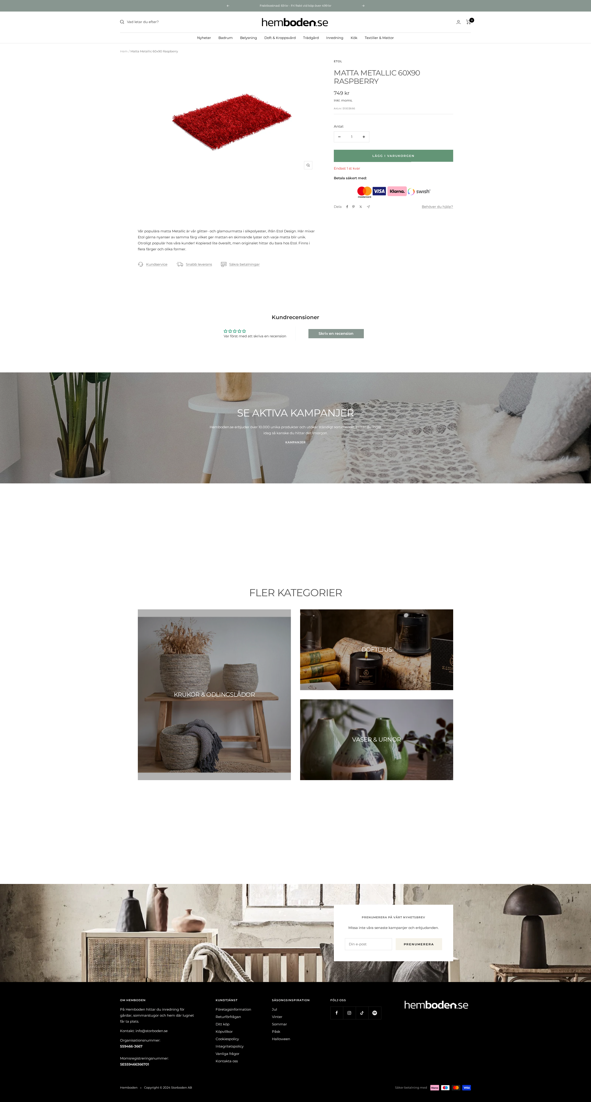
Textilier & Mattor (379, 37)
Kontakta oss (227, 1061)
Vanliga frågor (227, 1053)
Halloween (281, 1039)
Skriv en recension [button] (336, 333)
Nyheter (204, 37)
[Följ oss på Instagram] (349, 1012)
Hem (124, 51)
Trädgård (311, 37)
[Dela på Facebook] (347, 206)
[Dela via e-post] (368, 206)
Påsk (276, 1031)
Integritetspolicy (230, 1046)
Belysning (248, 37)
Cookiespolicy (227, 1039)
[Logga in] (458, 22)
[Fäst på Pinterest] (353, 206)
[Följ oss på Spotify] (374, 1012)
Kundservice (156, 264)
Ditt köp (222, 1024)
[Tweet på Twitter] (361, 206)
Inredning (334, 37)
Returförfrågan (228, 1017)
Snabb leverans (199, 264)
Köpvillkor (224, 1031)
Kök (354, 37)
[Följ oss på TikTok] (362, 1012)
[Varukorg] (468, 22)
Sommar (279, 1024)
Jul (274, 1009)
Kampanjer (295, 442)
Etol (338, 61)
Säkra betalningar (244, 264)
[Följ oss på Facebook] (336, 1012)
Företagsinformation (233, 1009)
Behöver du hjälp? (437, 206)
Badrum (225, 37)
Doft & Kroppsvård (280, 37)
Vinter (277, 1017)
